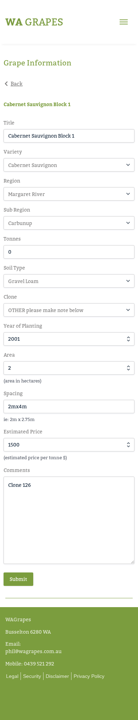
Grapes (34, 22)
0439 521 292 (39, 664)
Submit (18, 579)
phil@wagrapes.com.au (33, 651)
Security (32, 676)
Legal (12, 676)
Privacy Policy (89, 676)
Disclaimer (57, 676)
